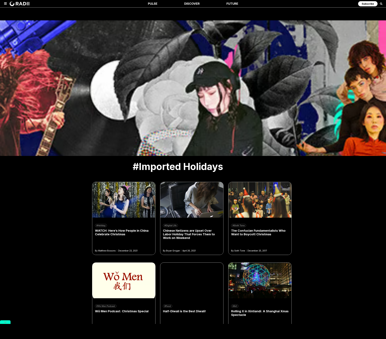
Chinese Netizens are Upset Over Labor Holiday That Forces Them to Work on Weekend (189, 234)
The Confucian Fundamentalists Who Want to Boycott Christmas (258, 232)
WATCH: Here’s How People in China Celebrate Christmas (122, 232)
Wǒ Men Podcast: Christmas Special (122, 311)
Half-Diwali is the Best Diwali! (184, 311)
